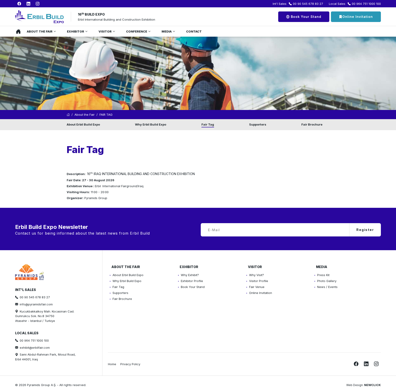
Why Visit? (256, 275)
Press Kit (323, 275)
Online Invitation (357, 17)
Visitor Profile (258, 281)
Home (17, 31)
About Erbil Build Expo (83, 124)
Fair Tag (207, 124)
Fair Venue (256, 287)
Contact (194, 31)
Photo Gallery (326, 281)
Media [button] (167, 31)
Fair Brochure (311, 124)
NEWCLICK (372, 385)
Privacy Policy (130, 364)
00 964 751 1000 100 (366, 3)
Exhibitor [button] (75, 31)
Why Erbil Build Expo (150, 124)
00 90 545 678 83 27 (308, 3)
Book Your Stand (305, 17)
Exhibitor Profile (192, 281)
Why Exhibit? (190, 275)
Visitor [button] (105, 31)
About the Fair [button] (39, 31)
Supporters (257, 124)
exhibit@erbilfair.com (35, 347)
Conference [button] (136, 31)
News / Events (327, 287)
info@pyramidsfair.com (36, 304)
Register (365, 230)
